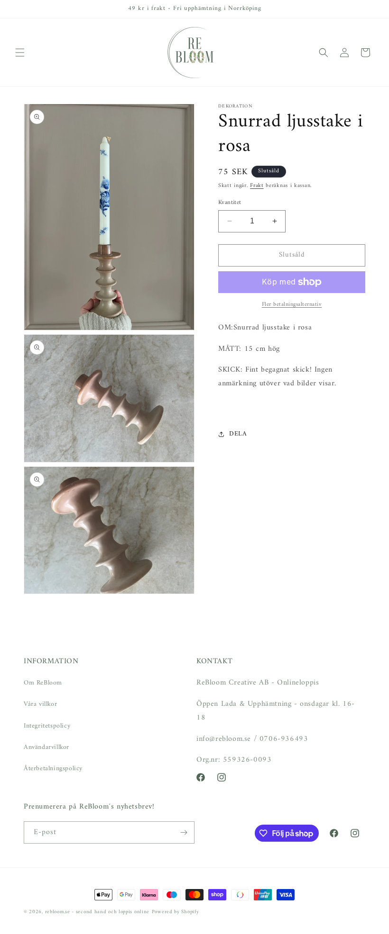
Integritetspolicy (47, 726)
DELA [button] (238, 434)
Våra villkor (40, 704)
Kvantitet (229, 202)
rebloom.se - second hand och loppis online (97, 911)
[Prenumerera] (183, 832)
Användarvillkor (46, 747)
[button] (19, 52)
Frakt (257, 186)
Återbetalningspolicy (53, 768)
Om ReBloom (43, 683)
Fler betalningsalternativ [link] (292, 305)
